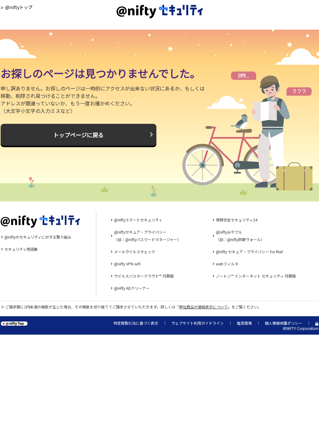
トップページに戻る (78, 135)
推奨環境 (244, 323)
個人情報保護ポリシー (283, 323)
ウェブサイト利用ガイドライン (197, 323)
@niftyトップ (18, 7)
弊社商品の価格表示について (203, 306)
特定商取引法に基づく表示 (135, 323)
